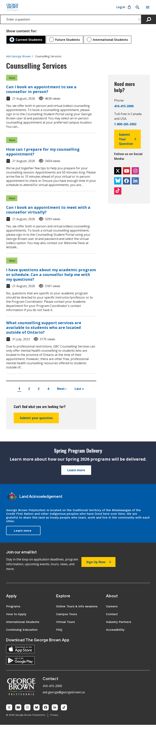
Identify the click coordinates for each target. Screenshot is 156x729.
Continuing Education (21, 629)
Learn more (76, 470)
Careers (111, 606)
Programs (13, 606)
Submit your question (36, 418)
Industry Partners (118, 622)
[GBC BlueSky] (117, 180)
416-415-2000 (124, 106)
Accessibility (115, 629)
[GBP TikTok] (64, 707)
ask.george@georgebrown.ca (64, 692)
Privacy (54, 715)
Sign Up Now (96, 562)
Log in (120, 7)
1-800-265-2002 (125, 124)
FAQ (59, 629)
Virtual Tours (65, 622)
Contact (112, 614)
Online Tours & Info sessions (76, 606)
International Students (110, 40)
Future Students (67, 40)
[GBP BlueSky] (36, 707)
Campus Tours (66, 614)
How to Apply (16, 614)
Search (137, 7)
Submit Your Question (126, 139)
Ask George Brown (18, 56)
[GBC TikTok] (117, 191)
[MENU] (147, 7)
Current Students (29, 40)
